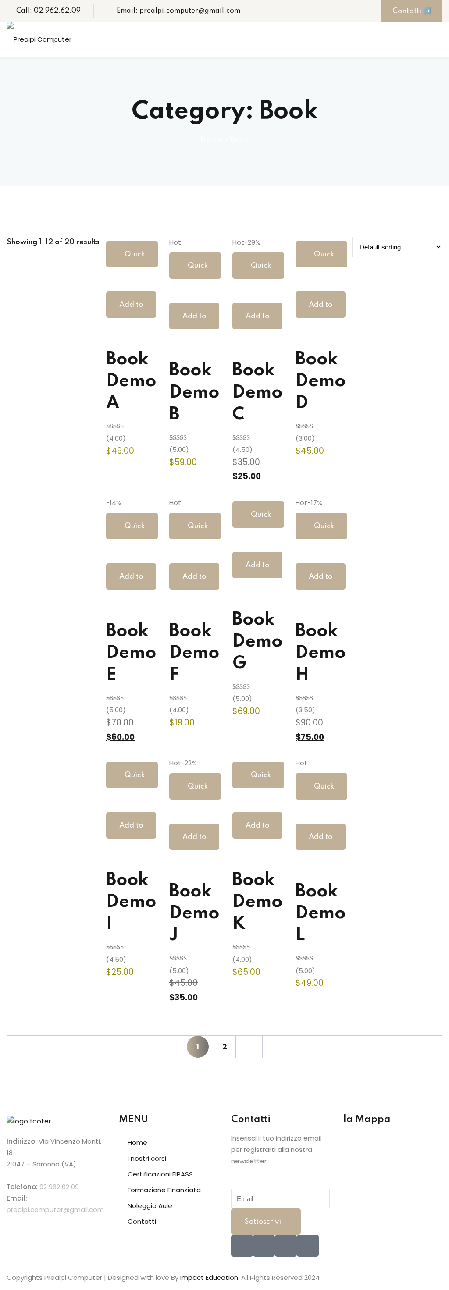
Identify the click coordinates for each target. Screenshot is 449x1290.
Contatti (142, 1221)
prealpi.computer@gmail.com (55, 1209)
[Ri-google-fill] (308, 1246)
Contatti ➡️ (411, 11)
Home (211, 139)
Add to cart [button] (131, 309)
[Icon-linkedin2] (264, 1246)
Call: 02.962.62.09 (48, 10)
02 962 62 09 (59, 1186)
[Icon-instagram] (286, 1246)
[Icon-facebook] (242, 1246)
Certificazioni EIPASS (160, 1174)
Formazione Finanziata (164, 1189)
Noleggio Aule (150, 1205)
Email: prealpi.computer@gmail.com (178, 10)
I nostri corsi (147, 1158)
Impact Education (209, 1277)
